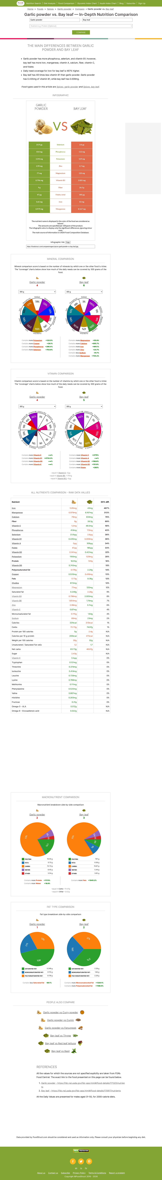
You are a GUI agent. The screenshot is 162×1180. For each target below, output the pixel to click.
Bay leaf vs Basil (60, 1051)
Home (30, 9)
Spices (50, 9)
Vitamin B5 (17, 565)
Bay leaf (110, 9)
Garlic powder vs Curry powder (60, 1012)
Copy (68, 242)
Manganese (17, 512)
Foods (40, 9)
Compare (79, 9)
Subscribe (130, 3)
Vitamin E (16, 609)
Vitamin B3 (17, 596)
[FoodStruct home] (21, 5)
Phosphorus (17, 530)
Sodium (15, 618)
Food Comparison (66, 3)
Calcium (15, 517)
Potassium (17, 556)
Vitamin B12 (62, 479)
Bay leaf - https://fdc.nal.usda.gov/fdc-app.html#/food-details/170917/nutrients (81, 1090)
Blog (121, 3)
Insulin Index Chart (108, 3)
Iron (14, 508)
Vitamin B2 (17, 552)
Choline (15, 583)
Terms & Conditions (97, 1173)
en (76, 1168)
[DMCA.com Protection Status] (81, 1151)
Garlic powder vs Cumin (60, 1020)
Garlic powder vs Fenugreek (60, 1027)
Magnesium (17, 587)
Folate (14, 548)
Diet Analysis (49, 3)
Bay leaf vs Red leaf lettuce (60, 1043)
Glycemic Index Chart (87, 3)
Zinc (14, 605)
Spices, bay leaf (91, 87)
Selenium (16, 534)
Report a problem (117, 1173)
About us (41, 1173)
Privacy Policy (79, 1173)
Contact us (53, 1173)
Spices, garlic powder (67, 87)
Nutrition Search (33, 3)
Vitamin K (16, 658)
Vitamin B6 (61, 476)
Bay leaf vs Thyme (60, 1035)
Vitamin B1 (17, 539)
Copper (15, 574)
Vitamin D (62, 473)
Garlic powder (64, 9)
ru (81, 1168)
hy (86, 1168)
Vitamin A (16, 543)
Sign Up (141, 3)
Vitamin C (16, 526)
